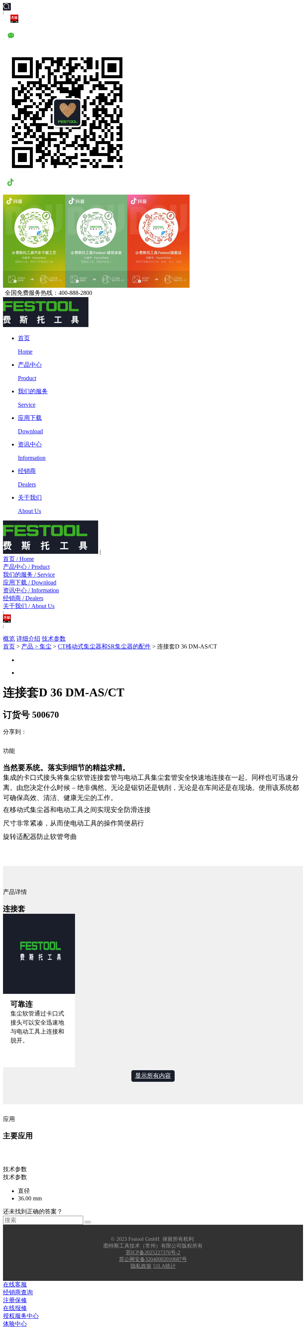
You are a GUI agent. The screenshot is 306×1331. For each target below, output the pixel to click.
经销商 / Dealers (23, 598)
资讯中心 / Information (31, 590)
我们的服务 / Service (29, 574)
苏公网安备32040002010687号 (153, 1259)
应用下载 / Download (29, 582)
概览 (9, 638)
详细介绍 (28, 638)
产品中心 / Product (26, 567)
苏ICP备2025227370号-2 (153, 1252)
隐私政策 (141, 1266)
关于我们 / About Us (28, 606)
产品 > (30, 646)
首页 (9, 646)
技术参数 (54, 638)
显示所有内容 (153, 1075)
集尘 (45, 646)
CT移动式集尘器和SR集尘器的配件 (104, 646)
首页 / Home (18, 559)
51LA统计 (164, 1266)
